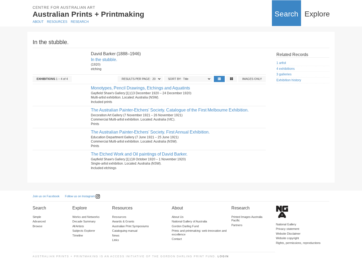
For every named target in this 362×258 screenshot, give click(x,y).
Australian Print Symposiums (130, 226)
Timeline (77, 235)
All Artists (78, 226)
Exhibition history (288, 80)
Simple (37, 216)
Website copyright (287, 238)
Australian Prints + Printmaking (88, 14)
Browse (37, 226)
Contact (177, 238)
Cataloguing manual (124, 230)
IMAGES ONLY (252, 78)
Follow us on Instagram (80, 196)
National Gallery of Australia (189, 221)
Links (115, 240)
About (38, 22)
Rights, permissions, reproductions (298, 242)
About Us (178, 216)
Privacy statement (287, 228)
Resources (57, 22)
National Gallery (286, 224)
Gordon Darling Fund (185, 226)
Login (223, 256)
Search (286, 14)
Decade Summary (84, 221)
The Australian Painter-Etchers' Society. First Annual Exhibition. (150, 132)
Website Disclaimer (288, 233)
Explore (317, 14)
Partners (236, 225)
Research (80, 22)
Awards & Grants (123, 221)
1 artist (281, 63)
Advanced (39, 221)
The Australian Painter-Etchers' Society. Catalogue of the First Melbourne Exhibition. (170, 110)
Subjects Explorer (83, 230)
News (116, 235)
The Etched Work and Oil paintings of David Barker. (139, 154)
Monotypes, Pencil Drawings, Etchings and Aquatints (140, 88)
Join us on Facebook (46, 196)
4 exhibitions (285, 69)
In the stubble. (104, 59)
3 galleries (284, 74)
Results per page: (136, 78)
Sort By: (174, 78)
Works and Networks (86, 216)
